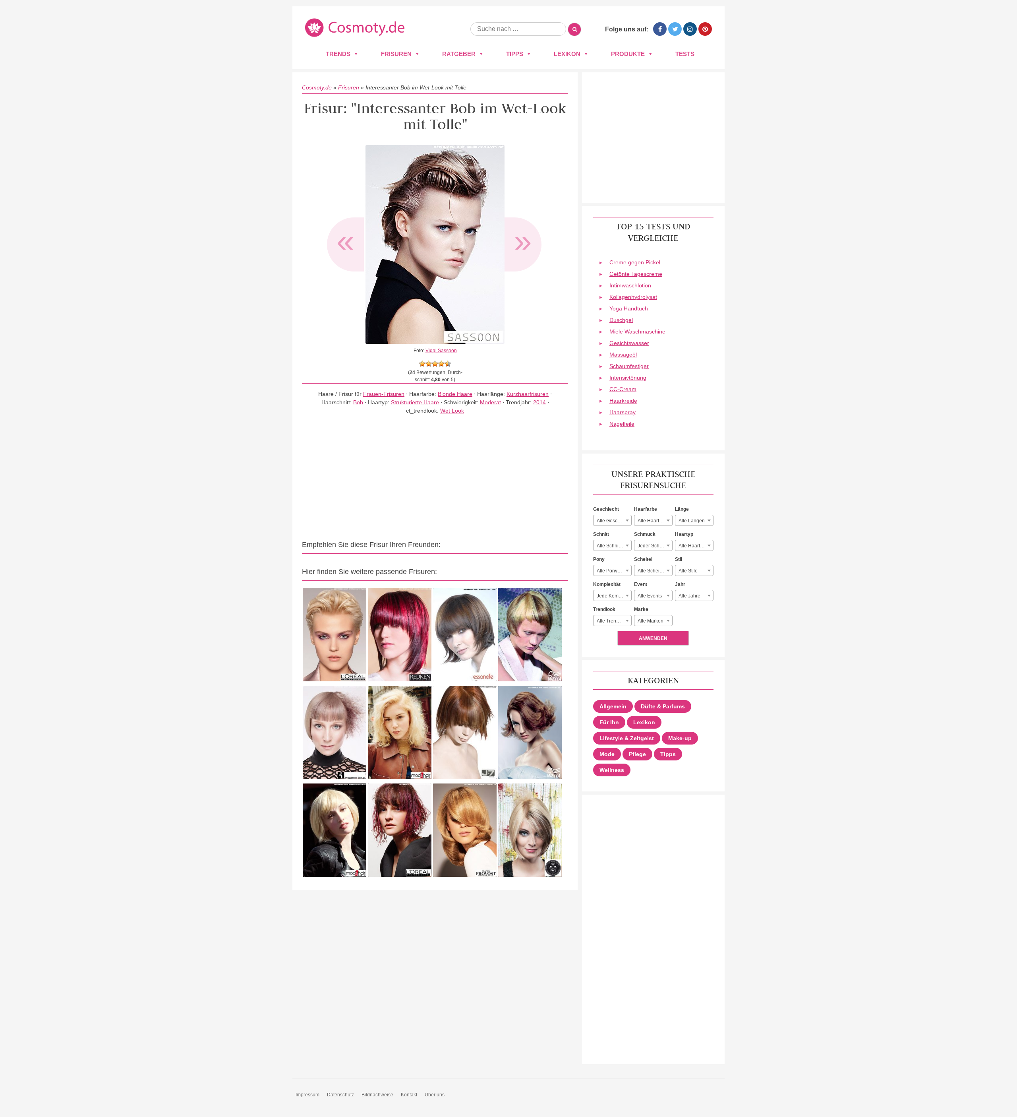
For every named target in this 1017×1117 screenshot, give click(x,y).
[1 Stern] (422, 364)
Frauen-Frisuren (383, 394)
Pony (599, 559)
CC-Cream (622, 389)
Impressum (307, 1095)
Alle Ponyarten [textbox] (612, 571)
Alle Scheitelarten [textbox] (655, 571)
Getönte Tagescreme (635, 274)
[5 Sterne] (448, 364)
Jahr (680, 584)
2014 (539, 402)
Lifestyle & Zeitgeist (626, 738)
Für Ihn (609, 722)
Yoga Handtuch (628, 308)
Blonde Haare (455, 394)
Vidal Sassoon (441, 350)
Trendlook (604, 609)
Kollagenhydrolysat (633, 297)
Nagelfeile (621, 424)
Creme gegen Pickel (634, 262)
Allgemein (612, 706)
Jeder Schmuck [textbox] (654, 546)
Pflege (637, 754)
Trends (338, 53)
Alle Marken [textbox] (650, 621)
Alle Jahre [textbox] (689, 596)
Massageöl (623, 354)
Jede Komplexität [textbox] (614, 596)
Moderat (490, 402)
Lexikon (567, 53)
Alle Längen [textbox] (692, 521)
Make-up (680, 738)
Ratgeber (459, 53)
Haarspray (622, 412)
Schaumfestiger (629, 366)
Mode (607, 754)
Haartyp (684, 534)
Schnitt (601, 534)
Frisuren (396, 53)
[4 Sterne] (441, 364)
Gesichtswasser (629, 343)
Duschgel (621, 320)
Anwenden (653, 638)
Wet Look (452, 410)
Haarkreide (623, 401)
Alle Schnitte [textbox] (610, 546)
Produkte (628, 53)
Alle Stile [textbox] (688, 571)
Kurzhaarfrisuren (528, 394)
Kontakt (409, 1095)
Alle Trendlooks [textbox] (613, 621)
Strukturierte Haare (415, 402)
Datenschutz (340, 1095)
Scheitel (643, 559)
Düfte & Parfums (663, 706)
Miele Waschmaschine (637, 331)
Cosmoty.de (317, 87)
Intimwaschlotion (630, 285)
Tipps (514, 53)
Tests (684, 53)
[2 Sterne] (428, 364)
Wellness (611, 770)
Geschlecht (606, 509)
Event (640, 584)
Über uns (435, 1095)
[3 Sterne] (435, 364)
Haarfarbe (645, 509)
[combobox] (612, 520)
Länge (682, 509)
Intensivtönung (627, 377)
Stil (678, 559)
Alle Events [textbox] (650, 596)
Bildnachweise (377, 1095)
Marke (641, 609)
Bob (358, 402)
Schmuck (644, 534)
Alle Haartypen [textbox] (695, 546)
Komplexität (607, 584)
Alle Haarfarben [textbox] (655, 521)
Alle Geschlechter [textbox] (614, 521)
